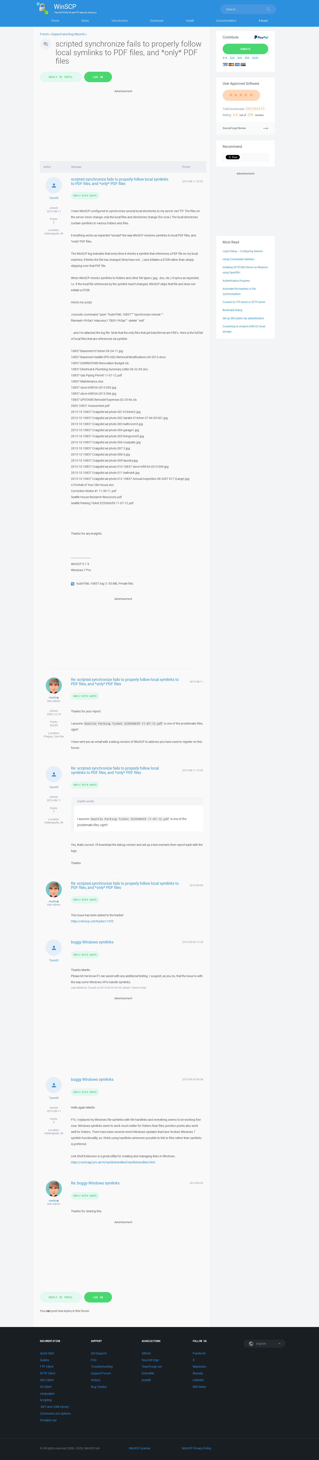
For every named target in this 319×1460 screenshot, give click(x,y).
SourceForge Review (234, 128)
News (85, 21)
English (260, 1343)
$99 (247, 58)
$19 (225, 58)
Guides (44, 1360)
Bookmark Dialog (232, 310)
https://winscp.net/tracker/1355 (92, 921)
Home (55, 21)
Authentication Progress (236, 280)
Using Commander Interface (238, 259)
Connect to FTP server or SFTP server (244, 302)
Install (190, 21)
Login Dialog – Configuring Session (243, 251)
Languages (47, 1393)
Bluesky (198, 1373)
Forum (263, 21)
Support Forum (101, 1373)
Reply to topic (60, 77)
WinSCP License (139, 1448)
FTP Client (46, 1367)
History (95, 1380)
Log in (98, 77)
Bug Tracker (99, 1387)
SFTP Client (47, 1373)
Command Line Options (55, 1413)
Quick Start (47, 1353)
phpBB (146, 1380)
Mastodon (199, 1367)
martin (53, 697)
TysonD (53, 198)
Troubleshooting (102, 1367)
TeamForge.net (152, 1367)
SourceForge (150, 1360)
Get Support (99, 1353)
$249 (255, 58)
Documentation (226, 21)
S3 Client (45, 1387)
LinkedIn (198, 1380)
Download (156, 21)
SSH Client (47, 1380)
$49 (239, 58)
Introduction (120, 21)
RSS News (199, 1387)
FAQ (93, 1360)
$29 (232, 58)
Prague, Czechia (54, 736)
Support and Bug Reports (68, 34)
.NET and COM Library (54, 1407)
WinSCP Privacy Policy (196, 1448)
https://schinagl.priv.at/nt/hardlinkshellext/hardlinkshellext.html (113, 1162)
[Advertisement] (123, 124)
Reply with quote (85, 195)
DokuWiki (148, 1373)
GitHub (146, 1353)
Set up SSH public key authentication (243, 318)
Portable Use (48, 1420)
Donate (245, 49)
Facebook (199, 1353)
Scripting (46, 1400)
